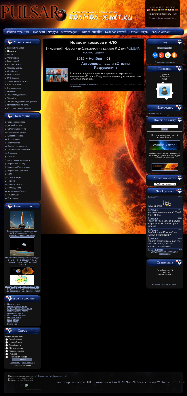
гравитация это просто (17, 311)
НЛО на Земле (14, 188)
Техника (11, 181)
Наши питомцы (14, 317)
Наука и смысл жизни (17, 306)
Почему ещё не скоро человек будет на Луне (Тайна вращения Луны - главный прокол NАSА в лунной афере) (22, 261)
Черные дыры (13, 139)
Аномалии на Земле (16, 191)
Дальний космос (15, 125)
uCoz (181, 382)
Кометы (11, 156)
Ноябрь (95, 58)
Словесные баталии (16, 315)
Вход (173, 18)
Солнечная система (16, 129)
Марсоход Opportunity (17, 170)
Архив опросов (27, 363)
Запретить (63, 21)
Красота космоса (15, 136)
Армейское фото (15, 313)
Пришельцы (13, 195)
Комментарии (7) (77, 86)
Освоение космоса (16, 122)
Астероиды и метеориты (18, 160)
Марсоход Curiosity (16, 163)
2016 (81, 58)
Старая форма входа (165, 62)
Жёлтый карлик (16, 348)
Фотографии (13, 319)
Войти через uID (164, 48)
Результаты (15, 363)
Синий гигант (15, 345)
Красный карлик (16, 351)
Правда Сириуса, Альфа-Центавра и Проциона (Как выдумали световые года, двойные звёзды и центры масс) (22, 288)
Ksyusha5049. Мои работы (19, 308)
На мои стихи (13, 304)
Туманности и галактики (18, 150)
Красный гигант (16, 342)
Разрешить (83, 21)
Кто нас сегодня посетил (164, 284)
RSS (175, 14)
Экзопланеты (13, 143)
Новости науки (14, 177)
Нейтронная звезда (18, 357)
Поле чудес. (13, 322)
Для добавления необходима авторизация (164, 253)
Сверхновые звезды (16, 132)
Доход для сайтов (154, 113)
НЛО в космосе (14, 184)
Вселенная (12, 324)
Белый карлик (15, 339)
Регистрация (164, 18)
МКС (9, 174)
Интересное (13, 198)
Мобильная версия (58, 376)
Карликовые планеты (17, 146)
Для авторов (42, 376)
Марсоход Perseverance (18, 167)
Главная (153, 18)
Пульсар (13, 354)
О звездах (12, 153)
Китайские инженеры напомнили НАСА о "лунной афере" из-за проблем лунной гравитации (22, 233)
